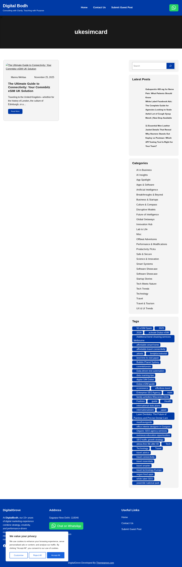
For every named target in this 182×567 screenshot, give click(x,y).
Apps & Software (145, 184)
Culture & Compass (146, 204)
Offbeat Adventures (146, 239)
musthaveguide (144, 422)
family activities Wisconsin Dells (152, 397)
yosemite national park (147, 483)
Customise (18, 555)
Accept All (55, 555)
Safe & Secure (144, 254)
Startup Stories (144, 278)
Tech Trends (142, 288)
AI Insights (142, 175)
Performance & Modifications (151, 244)
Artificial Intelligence (147, 189)
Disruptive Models (146, 209)
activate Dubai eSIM (159, 332)
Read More (15, 111)
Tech (168, 444)
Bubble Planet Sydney (147, 362)
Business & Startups (147, 199)
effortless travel (162, 388)
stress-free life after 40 (147, 444)
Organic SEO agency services (151, 431)
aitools (139, 353)
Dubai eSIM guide (145, 384)
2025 (161, 328)
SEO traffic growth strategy (149, 439)
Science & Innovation (147, 259)
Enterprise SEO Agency (148, 392)
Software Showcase (146, 269)
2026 (139, 332)
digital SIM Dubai (145, 379)
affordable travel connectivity (150, 349)
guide (154, 401)
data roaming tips (145, 375)
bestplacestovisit (158, 353)
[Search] (170, 66)
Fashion (140, 401)
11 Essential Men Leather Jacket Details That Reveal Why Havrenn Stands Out (158, 130)
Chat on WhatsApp (69, 526)
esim (169, 392)
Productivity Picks (146, 249)
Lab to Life (141, 229)
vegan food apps (144, 474)
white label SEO (144, 478)
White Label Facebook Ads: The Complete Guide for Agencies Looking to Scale (158, 105)
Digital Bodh (15, 5)
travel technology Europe (149, 470)
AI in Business (144, 170)
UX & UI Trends (144, 308)
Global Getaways (145, 219)
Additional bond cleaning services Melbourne (152, 339)
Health (167, 401)
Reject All (37, 555)
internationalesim (145, 410)
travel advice (142, 452)
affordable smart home (147, 345)
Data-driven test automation (150, 371)
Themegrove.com (105, 563)
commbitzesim (143, 366)
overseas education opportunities (153, 435)
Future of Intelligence (147, 214)
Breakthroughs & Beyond (149, 194)
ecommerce (142, 388)
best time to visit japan (147, 358)
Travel (139, 298)
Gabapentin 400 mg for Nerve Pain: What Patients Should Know (159, 93)
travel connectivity (145, 457)
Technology (142, 293)
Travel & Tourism (145, 303)
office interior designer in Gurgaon (153, 426)
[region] (37, 546)
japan (164, 410)
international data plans (148, 405)
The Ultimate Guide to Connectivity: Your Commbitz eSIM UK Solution (29, 87)
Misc (138, 234)
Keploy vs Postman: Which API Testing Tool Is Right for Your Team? (159, 142)
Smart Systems (144, 264)
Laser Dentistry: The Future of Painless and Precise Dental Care (151, 416)
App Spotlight (143, 179)
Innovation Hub (144, 224)
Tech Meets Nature (146, 283)
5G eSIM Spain (144, 328)
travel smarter (143, 465)
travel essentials (144, 461)
